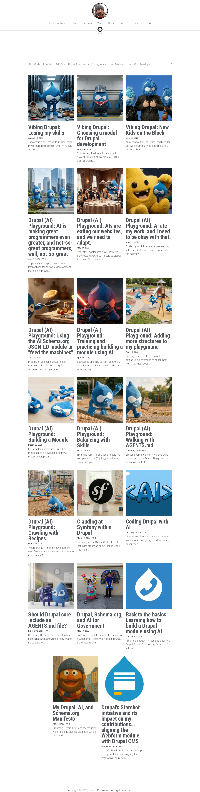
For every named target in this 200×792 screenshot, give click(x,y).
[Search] (149, 23)
